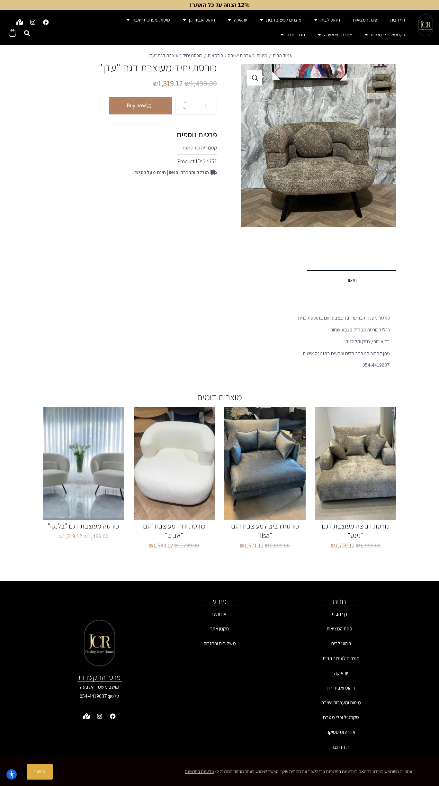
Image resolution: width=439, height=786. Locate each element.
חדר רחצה (296, 35)
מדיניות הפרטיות (199, 771)
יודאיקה (240, 20)
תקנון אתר (219, 628)
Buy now (136, 105)
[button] (27, 33)
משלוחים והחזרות (219, 643)
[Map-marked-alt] (19, 22)
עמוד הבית (282, 55)
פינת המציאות (365, 20)
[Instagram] (33, 22)
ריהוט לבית (330, 20)
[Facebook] (46, 22)
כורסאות (215, 55)
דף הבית (397, 20)
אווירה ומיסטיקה (338, 35)
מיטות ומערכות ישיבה (151, 20)
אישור (39, 771)
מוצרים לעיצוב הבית (283, 20)
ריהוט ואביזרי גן (202, 20)
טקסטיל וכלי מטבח (388, 35)
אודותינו (219, 613)
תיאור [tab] (352, 280)
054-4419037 (93, 696)
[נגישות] (11, 774)
